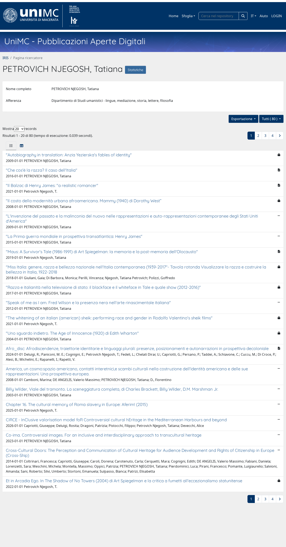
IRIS (6, 58)
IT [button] (252, 16)
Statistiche (135, 70)
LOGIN (276, 16)
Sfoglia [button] (187, 16)
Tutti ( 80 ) (270, 119)
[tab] (11, 145)
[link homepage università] (74, 16)
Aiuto (264, 16)
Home (173, 16)
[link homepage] (33, 16)
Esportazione (242, 119)
